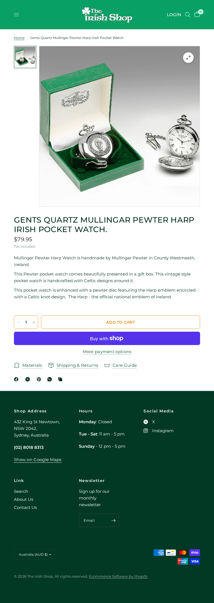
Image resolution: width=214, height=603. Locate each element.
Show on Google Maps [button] (38, 459)
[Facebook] (17, 379)
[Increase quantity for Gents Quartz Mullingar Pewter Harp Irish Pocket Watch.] (34, 322)
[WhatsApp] (50, 379)
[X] (28, 379)
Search (21, 491)
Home (19, 38)
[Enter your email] (113, 520)
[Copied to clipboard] (61, 379)
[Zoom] (188, 57)
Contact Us (25, 507)
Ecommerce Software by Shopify (118, 576)
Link (19, 481)
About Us (23, 499)
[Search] (187, 14)
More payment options (107, 351)
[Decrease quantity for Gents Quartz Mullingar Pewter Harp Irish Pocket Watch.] (18, 322)
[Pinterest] (40, 379)
